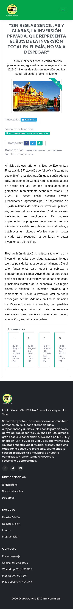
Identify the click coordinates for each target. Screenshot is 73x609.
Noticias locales (12, 491)
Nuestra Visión (11, 517)
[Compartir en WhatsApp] (40, 143)
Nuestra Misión (11, 523)
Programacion (10, 536)
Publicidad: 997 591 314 (17, 582)
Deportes (8, 497)
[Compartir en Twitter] (33, 143)
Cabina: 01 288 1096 (15, 562)
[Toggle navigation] (63, 10)
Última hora (9, 485)
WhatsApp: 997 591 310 (17, 569)
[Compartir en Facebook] (26, 143)
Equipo (6, 530)
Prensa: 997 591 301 (14, 575)
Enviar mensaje (11, 556)
